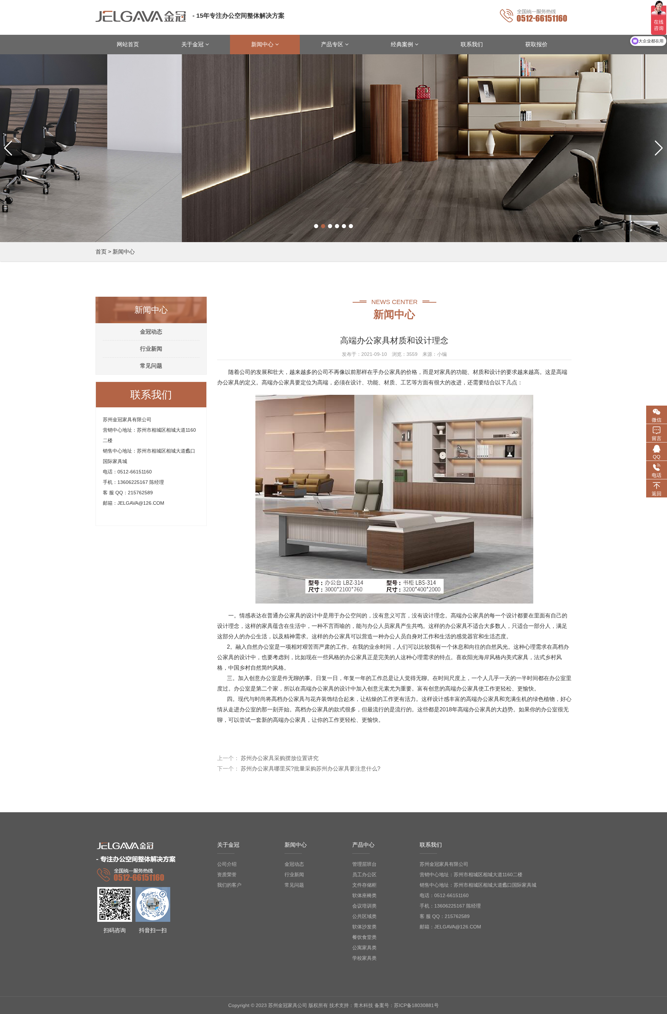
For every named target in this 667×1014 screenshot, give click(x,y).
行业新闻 (151, 349)
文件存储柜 (364, 885)
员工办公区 (364, 874)
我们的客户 (229, 885)
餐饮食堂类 (364, 937)
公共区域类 (364, 916)
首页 (101, 252)
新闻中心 (124, 252)
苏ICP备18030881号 (416, 1005)
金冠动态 (151, 332)
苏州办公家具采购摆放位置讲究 (280, 758)
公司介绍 (227, 864)
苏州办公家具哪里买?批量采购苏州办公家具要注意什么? (310, 769)
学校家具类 (364, 958)
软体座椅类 (364, 895)
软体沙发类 (364, 926)
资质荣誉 (227, 874)
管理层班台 (364, 864)
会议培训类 (364, 906)
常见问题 (151, 366)
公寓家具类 (364, 947)
